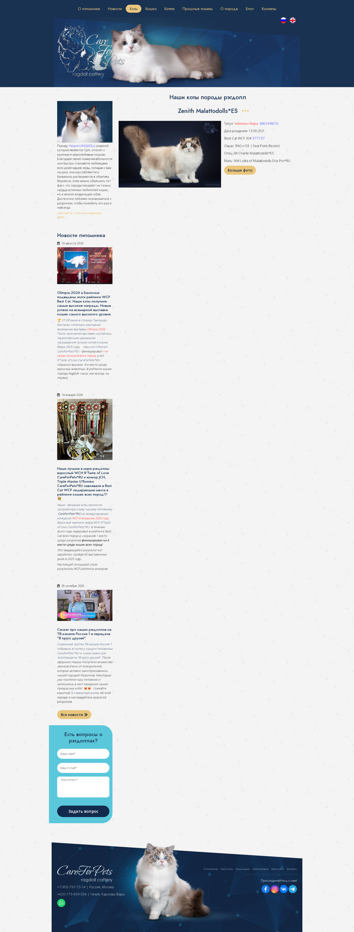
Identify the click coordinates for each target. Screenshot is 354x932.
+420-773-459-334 (72, 894)
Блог (250, 8)
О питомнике (89, 8)
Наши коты (227, 868)
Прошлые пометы (197, 8)
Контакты (269, 8)
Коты (133, 8)
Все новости (72, 714)
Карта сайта (277, 868)
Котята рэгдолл (261, 868)
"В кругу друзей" (89, 657)
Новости (115, 8)
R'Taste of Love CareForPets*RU (78, 360)
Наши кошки (243, 868)
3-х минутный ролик (84, 693)
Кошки (151, 8)
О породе (229, 8)
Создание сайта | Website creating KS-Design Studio (270, 874)
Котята (169, 8)
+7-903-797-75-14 (71, 887)
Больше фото (240, 170)
